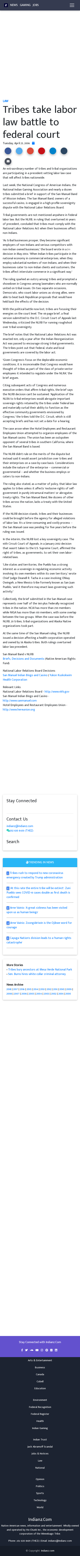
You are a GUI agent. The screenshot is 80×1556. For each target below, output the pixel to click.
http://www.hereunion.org (19, 709)
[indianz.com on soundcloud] (16, 808)
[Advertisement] (40, 56)
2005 (31, 993)
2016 (22, 989)
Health (40, 1421)
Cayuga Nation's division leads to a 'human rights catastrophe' (39, 940)
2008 (9, 993)
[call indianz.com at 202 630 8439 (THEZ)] (8, 830)
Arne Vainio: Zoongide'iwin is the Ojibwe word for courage (39, 925)
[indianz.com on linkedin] (38, 808)
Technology (40, 1500)
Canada (40, 1374)
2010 (61, 989)
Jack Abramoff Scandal (40, 1446)
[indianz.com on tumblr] (23, 808)
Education (40, 1388)
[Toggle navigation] (72, 5)
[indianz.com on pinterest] (27, 808)
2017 (15, 989)
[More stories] (33, 143)
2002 (53, 993)
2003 (46, 993)
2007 (16, 993)
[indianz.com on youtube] (41, 808)
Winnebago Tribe (50, 1534)
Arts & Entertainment (40, 1360)
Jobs (36, 5)
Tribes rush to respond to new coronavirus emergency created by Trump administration (35, 875)
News (14, 5)
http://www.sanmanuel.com (20, 700)
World (40, 1507)
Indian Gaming (40, 1428)
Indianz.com (47, 1551)
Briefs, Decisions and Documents (23, 658)
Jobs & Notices (40, 1453)
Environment (40, 1400)
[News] (6, 5)
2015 (29, 989)
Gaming (25, 5)
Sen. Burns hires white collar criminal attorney (37, 974)
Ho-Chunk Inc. (33, 1530)
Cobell (40, 1381)
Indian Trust (40, 1439)
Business (40, 1367)
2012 (49, 989)
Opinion (40, 1479)
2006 (24, 993)
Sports (40, 1493)
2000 (68, 993)
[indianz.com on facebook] (8, 808)
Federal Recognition (40, 1407)
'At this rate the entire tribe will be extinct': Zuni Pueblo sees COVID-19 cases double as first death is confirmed (39, 893)
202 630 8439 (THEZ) (21, 830)
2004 (39, 993)
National (40, 1468)
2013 (42, 989)
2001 (60, 993)
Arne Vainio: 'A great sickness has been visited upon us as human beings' (37, 910)
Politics (40, 1486)
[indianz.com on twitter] (12, 808)
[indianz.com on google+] (19, 808)
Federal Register (40, 1414)
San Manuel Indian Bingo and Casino (25, 675)
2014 (35, 989)
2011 (55, 989)
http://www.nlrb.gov (57, 691)
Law (40, 1461)
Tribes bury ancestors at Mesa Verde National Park (40, 969)
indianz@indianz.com (20, 826)
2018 (9, 989)
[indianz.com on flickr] (31, 808)
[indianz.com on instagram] (34, 808)
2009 (69, 989)
